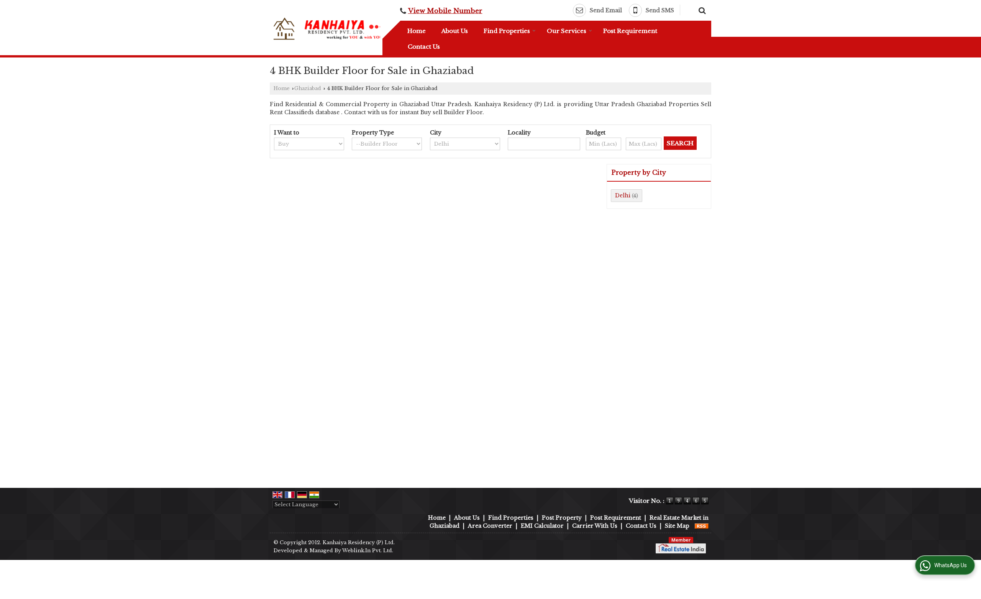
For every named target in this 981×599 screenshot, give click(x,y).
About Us (454, 30)
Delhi (622, 195)
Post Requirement (630, 30)
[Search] (701, 10)
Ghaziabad (307, 88)
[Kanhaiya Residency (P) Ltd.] (328, 29)
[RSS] (702, 525)
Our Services (566, 30)
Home (416, 30)
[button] (445, 11)
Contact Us (424, 46)
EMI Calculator (542, 525)
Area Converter (490, 525)
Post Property (562, 517)
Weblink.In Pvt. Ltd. (367, 550)
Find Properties (507, 30)
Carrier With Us (594, 525)
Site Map (677, 525)
